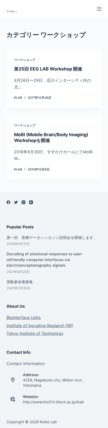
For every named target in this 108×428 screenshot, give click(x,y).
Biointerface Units (24, 317)
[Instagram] (23, 202)
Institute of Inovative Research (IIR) (40, 325)
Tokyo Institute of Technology (35, 333)
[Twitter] (16, 202)
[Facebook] (8, 202)
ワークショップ (24, 60)
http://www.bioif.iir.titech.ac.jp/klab (53, 402)
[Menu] (99, 9)
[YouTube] (31, 202)
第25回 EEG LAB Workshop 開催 (48, 69)
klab (18, 97)
